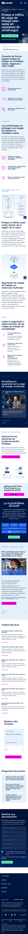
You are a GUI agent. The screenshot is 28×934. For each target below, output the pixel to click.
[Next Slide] (25, 612)
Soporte (4, 891)
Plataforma (5, 876)
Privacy (7, 919)
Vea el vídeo (5, 642)
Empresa (4, 880)
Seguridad (16, 919)
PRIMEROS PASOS (7, 862)
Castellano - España (18, 899)
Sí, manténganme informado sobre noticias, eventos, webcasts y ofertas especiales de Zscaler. (15, 853)
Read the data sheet (11, 742)
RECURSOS (4, 887)
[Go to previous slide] (25, 423)
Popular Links (6, 884)
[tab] (21, 3)
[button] (14, 206)
